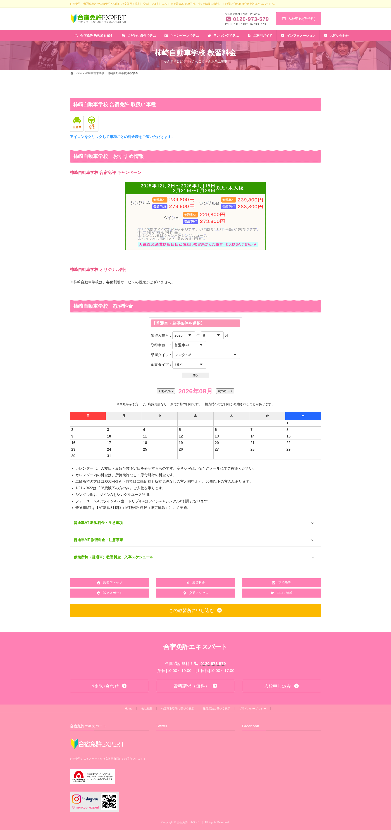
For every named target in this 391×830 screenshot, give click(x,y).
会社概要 (146, 708)
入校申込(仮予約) (301, 19)
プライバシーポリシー (252, 708)
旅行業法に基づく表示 (216, 708)
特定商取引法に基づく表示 (177, 708)
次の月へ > (225, 391)
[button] (195, 522)
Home (128, 708)
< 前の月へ (166, 391)
